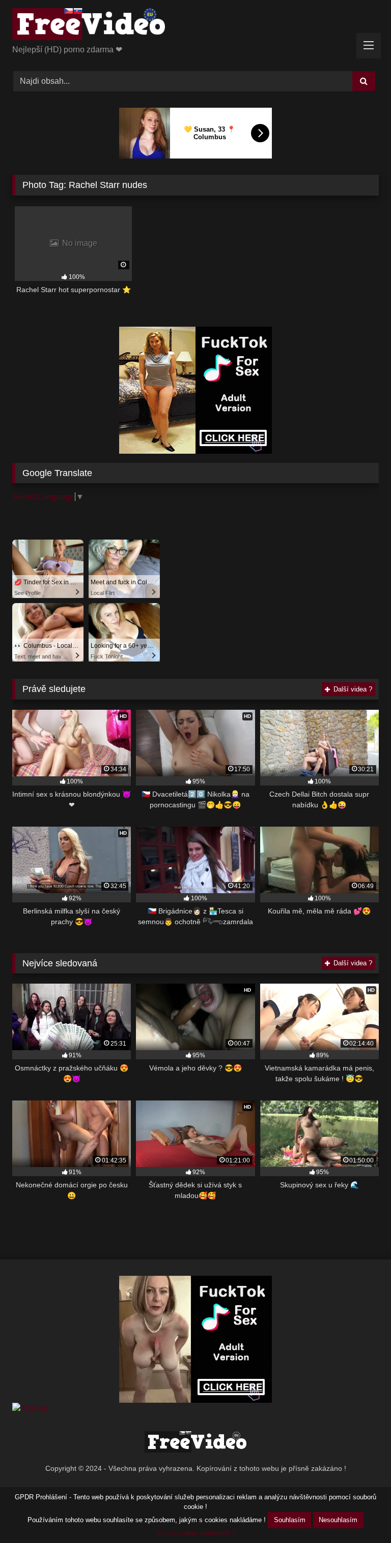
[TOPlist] (29, 1408)
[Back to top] (359, 1513)
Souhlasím (289, 1520)
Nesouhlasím (338, 1520)
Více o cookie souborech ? (195, 1533)
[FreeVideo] (195, 26)
